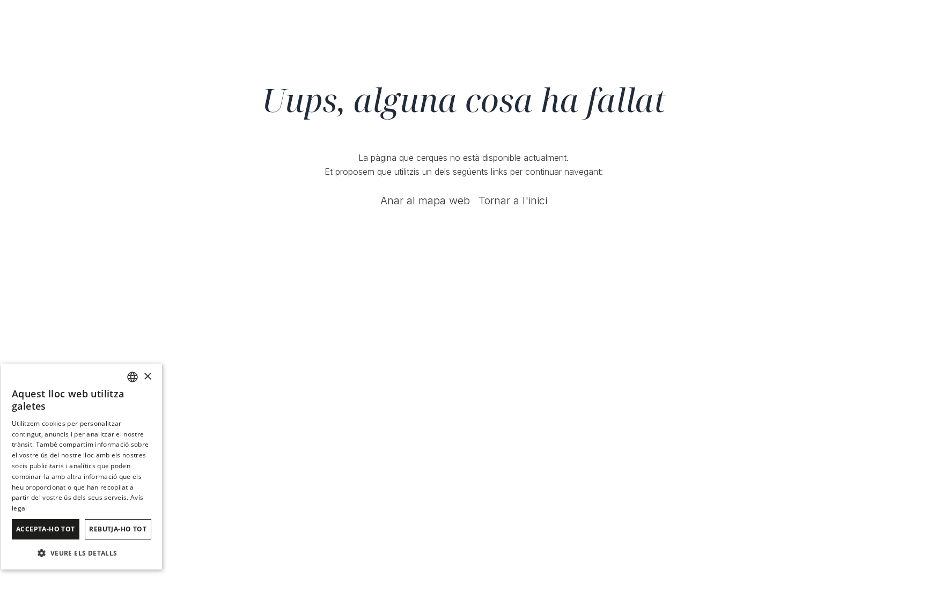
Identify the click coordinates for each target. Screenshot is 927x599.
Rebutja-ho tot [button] (117, 529)
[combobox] (132, 377)
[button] (81, 552)
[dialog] (81, 467)
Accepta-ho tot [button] (45, 529)
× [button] (147, 377)
